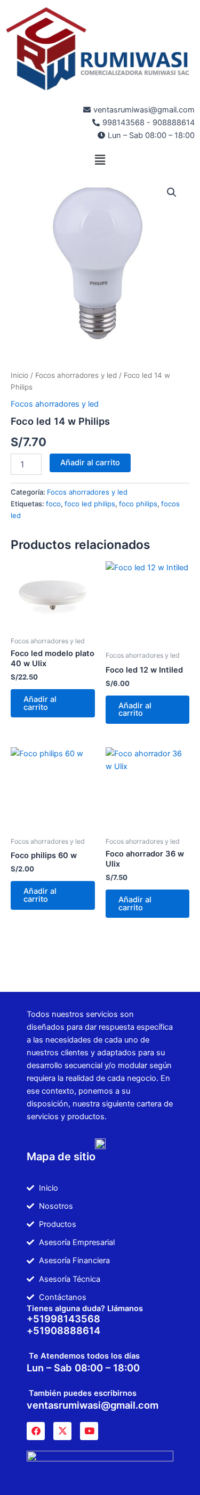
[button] (100, 159)
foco (53, 503)
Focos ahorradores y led (76, 375)
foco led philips (90, 503)
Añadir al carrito (90, 462)
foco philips (138, 503)
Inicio (19, 375)
